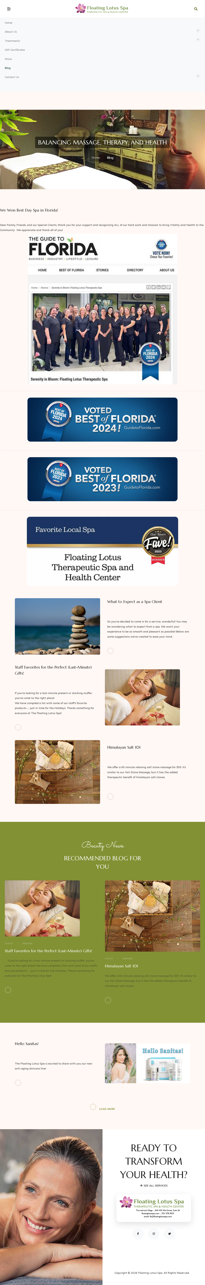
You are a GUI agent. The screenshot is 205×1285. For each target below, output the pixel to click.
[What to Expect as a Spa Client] (57, 626)
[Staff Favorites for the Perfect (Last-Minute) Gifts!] (142, 697)
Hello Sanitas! (27, 1043)
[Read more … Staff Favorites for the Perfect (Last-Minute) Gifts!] (56, 727)
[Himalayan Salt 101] (57, 771)
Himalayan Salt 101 (123, 747)
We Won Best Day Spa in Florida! (29, 210)
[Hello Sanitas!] (147, 1063)
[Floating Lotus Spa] (102, 8)
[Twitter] (169, 1233)
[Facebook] (138, 1233)
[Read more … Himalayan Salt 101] (148, 796)
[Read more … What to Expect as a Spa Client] (148, 651)
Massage (28, 943)
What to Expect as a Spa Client (134, 601)
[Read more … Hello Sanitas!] (56, 1083)
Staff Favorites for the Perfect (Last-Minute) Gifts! (48, 950)
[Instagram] (153, 1233)
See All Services (156, 1185)
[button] (102, 31)
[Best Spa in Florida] (102, 308)
